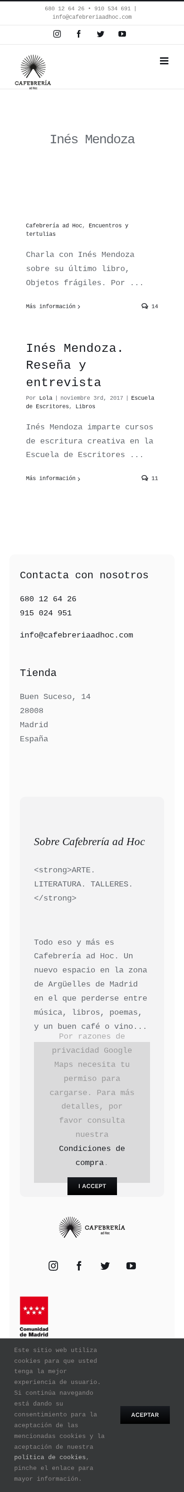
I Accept (92, 1185)
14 (153, 306)
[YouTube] (131, 1266)
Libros (85, 407)
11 (153, 478)
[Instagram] (53, 1266)
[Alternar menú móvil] (165, 61)
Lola (45, 398)
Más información (50, 306)
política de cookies (50, 1457)
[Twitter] (105, 1266)
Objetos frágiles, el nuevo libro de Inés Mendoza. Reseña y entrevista (90, 348)
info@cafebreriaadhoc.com (92, 17)
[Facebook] (79, 1266)
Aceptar (145, 1414)
